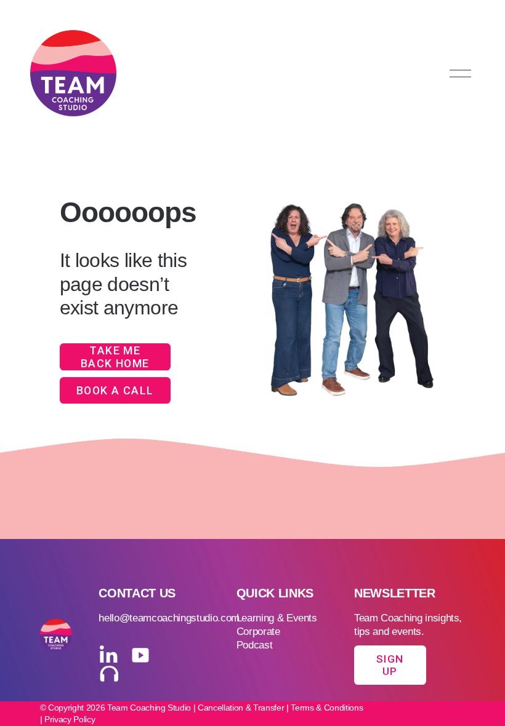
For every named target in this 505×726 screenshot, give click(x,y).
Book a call (115, 390)
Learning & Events (276, 618)
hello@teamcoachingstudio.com (169, 618)
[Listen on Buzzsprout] (108, 675)
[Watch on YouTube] (140, 655)
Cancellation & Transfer (241, 707)
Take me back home (115, 357)
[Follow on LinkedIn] (108, 655)
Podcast (254, 645)
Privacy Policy (69, 719)
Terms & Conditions (327, 707)
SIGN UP (389, 665)
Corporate (258, 631)
